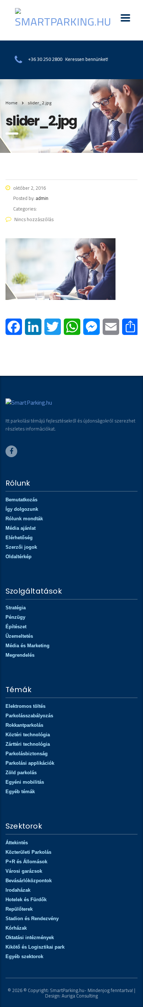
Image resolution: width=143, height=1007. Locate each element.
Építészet (16, 626)
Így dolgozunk (22, 509)
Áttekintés (17, 842)
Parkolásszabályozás (29, 715)
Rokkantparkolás (24, 725)
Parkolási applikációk (30, 763)
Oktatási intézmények (30, 937)
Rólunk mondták (24, 518)
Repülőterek (19, 909)
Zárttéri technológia (28, 744)
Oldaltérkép (19, 556)
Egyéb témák (20, 791)
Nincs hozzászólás (34, 219)
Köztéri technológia (28, 734)
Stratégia (16, 607)
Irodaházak (18, 890)
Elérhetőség (19, 537)
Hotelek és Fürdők (26, 899)
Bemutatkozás (21, 499)
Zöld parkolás (21, 772)
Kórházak (16, 928)
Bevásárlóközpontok (29, 880)
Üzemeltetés (19, 636)
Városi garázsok (24, 871)
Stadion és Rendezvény (32, 918)
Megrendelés (20, 655)
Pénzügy (15, 617)
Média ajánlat (21, 528)
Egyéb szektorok (24, 956)
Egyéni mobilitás (25, 782)
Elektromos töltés (25, 706)
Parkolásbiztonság (27, 753)
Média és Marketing (28, 645)
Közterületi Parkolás (28, 852)
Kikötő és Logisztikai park (35, 947)
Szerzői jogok (21, 547)
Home (12, 103)
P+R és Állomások (26, 861)
